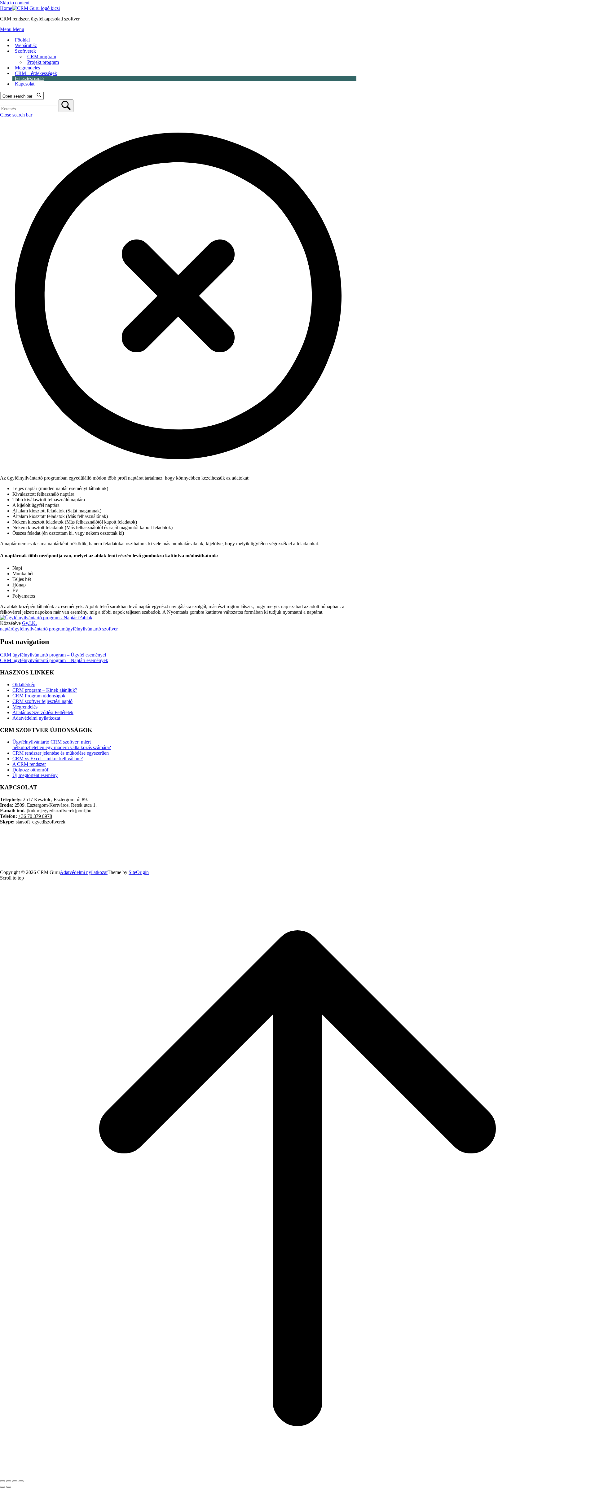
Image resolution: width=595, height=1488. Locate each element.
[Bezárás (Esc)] (21, 1481)
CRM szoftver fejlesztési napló (42, 701)
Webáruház (26, 45)
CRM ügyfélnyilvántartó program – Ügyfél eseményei (53, 654)
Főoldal (22, 39)
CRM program (41, 56)
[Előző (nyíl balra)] (2, 1487)
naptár (6, 628)
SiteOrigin (139, 872)
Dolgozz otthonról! (31, 769)
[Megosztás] (14, 1481)
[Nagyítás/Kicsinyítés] (2, 1481)
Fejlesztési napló (29, 78)
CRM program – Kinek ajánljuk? (44, 690)
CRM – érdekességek (36, 73)
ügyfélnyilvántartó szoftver (91, 628)
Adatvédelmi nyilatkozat (36, 718)
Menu (12, 29)
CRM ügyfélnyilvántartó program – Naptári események (54, 660)
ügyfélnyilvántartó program (38, 628)
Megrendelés (27, 67)
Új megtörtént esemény (35, 775)
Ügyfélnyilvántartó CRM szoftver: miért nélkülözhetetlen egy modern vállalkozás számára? (61, 744)
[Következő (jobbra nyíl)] (8, 1487)
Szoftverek (25, 51)
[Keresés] (66, 105)
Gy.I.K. (29, 623)
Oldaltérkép (23, 684)
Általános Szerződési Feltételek (42, 712)
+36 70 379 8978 (35, 816)
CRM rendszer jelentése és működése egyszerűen (60, 753)
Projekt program (43, 62)
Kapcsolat (24, 83)
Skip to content (14, 2)
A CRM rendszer (29, 764)
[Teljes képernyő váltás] (8, 1481)
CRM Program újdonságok (38, 695)
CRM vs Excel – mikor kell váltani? (47, 758)
